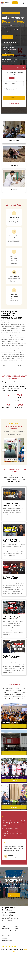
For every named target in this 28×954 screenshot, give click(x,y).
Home (3, 926)
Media (16, 926)
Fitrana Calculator (19, 930)
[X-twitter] (9, 946)
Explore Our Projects (10, 42)
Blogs (16, 928)
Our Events (14, 684)
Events (4, 933)
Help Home (14, 165)
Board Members (6, 935)
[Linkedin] (15, 946)
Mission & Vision (6, 928)
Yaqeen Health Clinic (7, 930)
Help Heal (14, 190)
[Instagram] (6, 946)
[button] (23, 2)
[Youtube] (3, 946)
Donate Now (7, 37)
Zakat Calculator (19, 933)
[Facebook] (12, 946)
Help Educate (14, 140)
